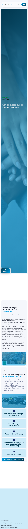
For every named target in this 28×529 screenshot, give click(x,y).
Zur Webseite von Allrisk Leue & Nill (13, 459)
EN (18, 4)
